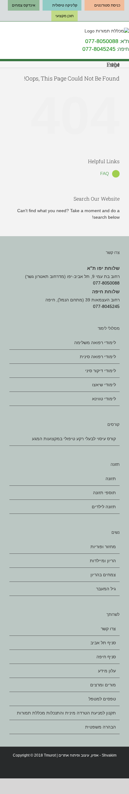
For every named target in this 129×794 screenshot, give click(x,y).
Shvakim (109, 755)
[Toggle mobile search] (12, 32)
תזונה (111, 478)
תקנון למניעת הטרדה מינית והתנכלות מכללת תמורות (66, 712)
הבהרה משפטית (100, 726)
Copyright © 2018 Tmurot (34, 755)
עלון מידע (107, 670)
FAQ (104, 173)
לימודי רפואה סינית (98, 356)
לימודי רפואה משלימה (95, 342)
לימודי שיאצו (104, 384)
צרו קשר (108, 628)
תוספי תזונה (104, 492)
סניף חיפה (106, 656)
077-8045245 (99, 49)
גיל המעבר (106, 588)
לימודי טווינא (104, 398)
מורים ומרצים (103, 684)
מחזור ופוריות (103, 546)
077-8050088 (101, 41)
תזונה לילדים (104, 506)
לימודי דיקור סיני (100, 370)
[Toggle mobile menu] (2, 32)
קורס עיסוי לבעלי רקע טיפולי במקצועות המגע (74, 438)
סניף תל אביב (103, 642)
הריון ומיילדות (103, 560)
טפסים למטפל (102, 698)
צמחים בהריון (103, 574)
